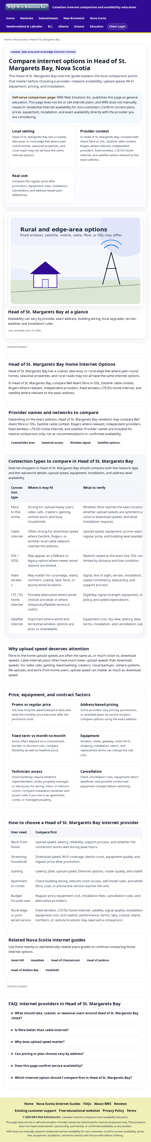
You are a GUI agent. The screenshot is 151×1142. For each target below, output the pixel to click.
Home (10, 18)
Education (96, 26)
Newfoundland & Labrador (24, 26)
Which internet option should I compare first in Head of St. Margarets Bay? (73, 1077)
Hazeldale (37, 960)
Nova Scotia (98, 18)
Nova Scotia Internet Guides (58, 1104)
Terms (131, 1110)
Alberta (63, 26)
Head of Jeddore (98, 960)
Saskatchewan (48, 18)
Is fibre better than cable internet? (42, 1030)
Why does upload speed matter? (40, 1042)
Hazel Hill (17, 960)
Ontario (79, 26)
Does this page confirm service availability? (49, 1066)
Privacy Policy (113, 1110)
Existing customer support (35, 1110)
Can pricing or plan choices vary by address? (49, 1054)
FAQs (87, 1104)
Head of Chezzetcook (65, 960)
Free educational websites (79, 1110)
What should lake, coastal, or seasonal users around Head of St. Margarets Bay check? (74, 1015)
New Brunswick (74, 18)
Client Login (117, 26)
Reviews (120, 1104)
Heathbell (52, 970)
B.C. (50, 26)
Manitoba (26, 18)
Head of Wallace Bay (25, 970)
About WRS (102, 1104)
